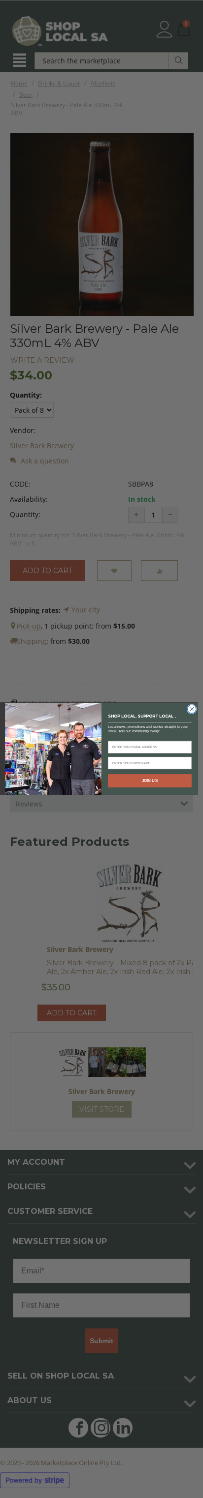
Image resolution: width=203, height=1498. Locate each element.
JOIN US (150, 781)
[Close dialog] (191, 709)
